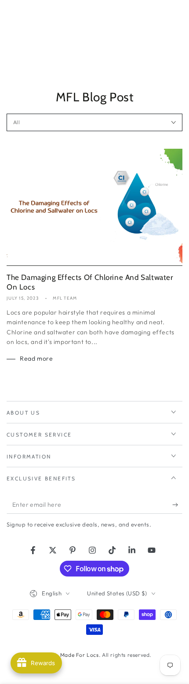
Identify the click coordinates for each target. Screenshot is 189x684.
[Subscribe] (177, 505)
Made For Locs (79, 655)
